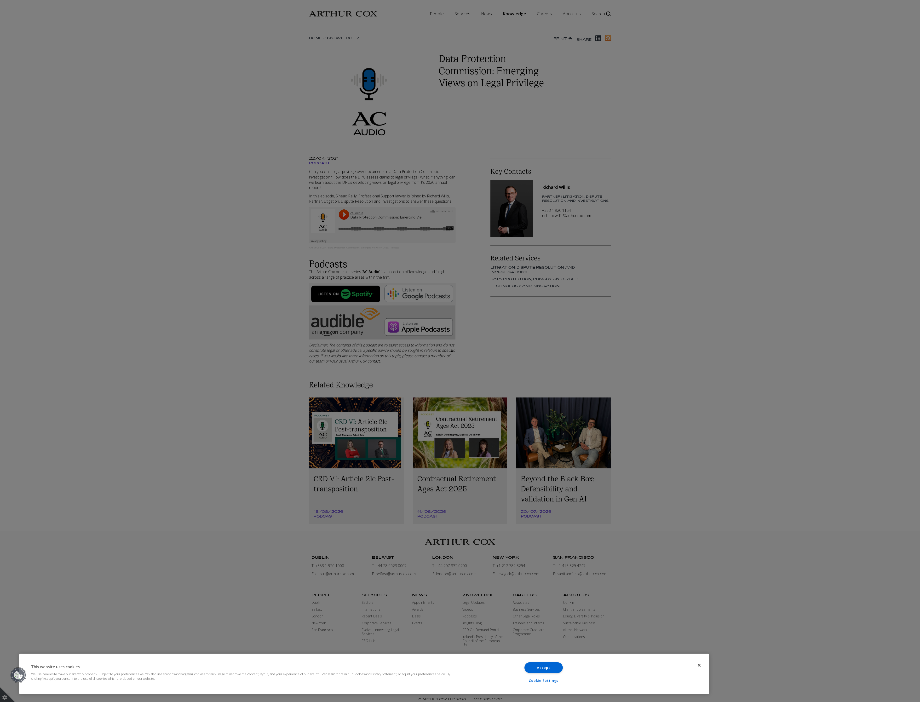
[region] (364, 674)
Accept (543, 667)
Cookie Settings (543, 680)
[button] (18, 675)
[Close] (699, 665)
